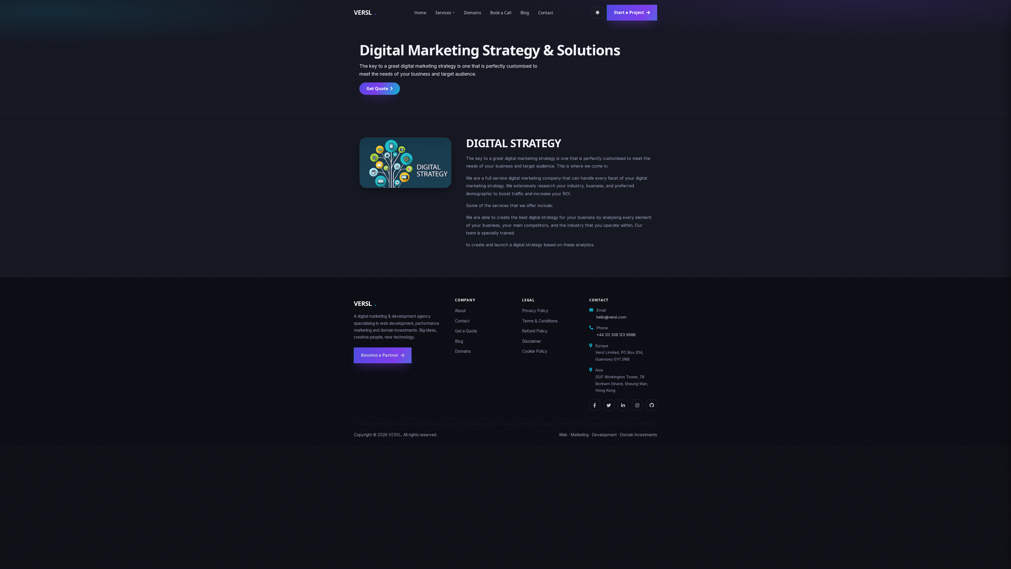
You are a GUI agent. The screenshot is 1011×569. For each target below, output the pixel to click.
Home (420, 13)
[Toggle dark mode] (597, 12)
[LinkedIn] (623, 405)
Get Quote (377, 88)
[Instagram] (637, 405)
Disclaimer (531, 341)
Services (443, 13)
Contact (545, 13)
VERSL (365, 12)
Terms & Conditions (540, 320)
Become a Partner (379, 355)
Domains (472, 13)
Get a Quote (466, 330)
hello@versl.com (611, 317)
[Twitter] (608, 405)
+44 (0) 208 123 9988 (616, 334)
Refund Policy (535, 330)
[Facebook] (594, 405)
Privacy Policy (535, 310)
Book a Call (500, 13)
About (460, 310)
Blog (525, 13)
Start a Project (629, 12)
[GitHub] (651, 405)
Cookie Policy (534, 351)
